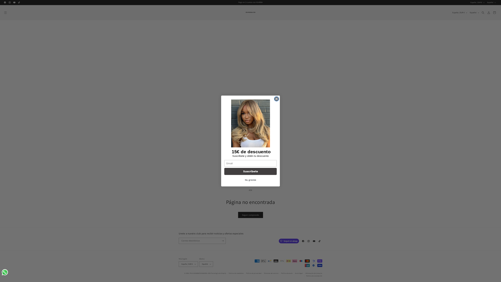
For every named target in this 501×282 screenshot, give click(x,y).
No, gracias (250, 179)
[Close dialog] (276, 99)
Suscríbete (250, 171)
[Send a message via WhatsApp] (4, 272)
